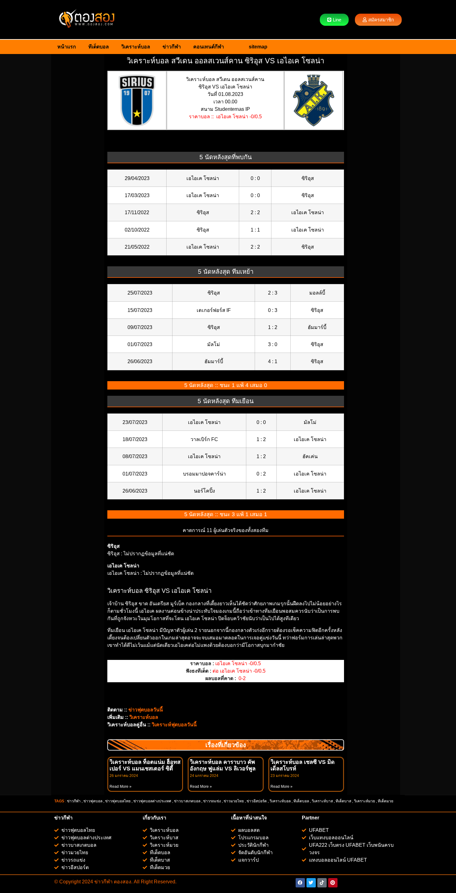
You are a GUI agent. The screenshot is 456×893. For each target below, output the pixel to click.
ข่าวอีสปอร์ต (257, 801)
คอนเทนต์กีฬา (208, 46)
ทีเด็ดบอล (98, 46)
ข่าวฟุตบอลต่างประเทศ (152, 801)
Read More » (121, 786)
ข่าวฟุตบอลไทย (118, 801)
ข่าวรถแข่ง (212, 801)
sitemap (258, 46)
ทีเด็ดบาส (343, 801)
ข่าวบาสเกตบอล (187, 801)
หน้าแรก (66, 46)
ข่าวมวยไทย (234, 801)
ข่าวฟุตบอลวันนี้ (145, 709)
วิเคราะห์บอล (135, 46)
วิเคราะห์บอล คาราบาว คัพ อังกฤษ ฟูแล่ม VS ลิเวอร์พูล (223, 765)
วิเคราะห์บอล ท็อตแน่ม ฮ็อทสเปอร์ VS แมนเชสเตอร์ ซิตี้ (145, 765)
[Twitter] (311, 882)
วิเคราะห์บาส (322, 801)
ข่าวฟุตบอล (92, 801)
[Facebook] (300, 882)
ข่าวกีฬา (172, 46)
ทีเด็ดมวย (386, 801)
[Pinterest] (333, 882)
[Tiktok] (322, 882)
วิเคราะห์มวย (364, 801)
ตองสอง (122, 881)
